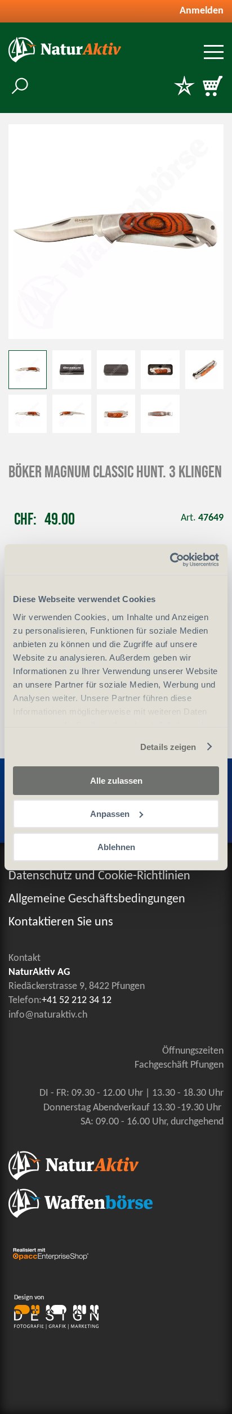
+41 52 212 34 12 (76, 1000)
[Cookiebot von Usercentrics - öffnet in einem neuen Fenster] (170, 559)
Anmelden (202, 11)
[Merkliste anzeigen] (184, 87)
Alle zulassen (116, 780)
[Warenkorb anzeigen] (212, 87)
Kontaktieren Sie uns (60, 922)
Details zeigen (168, 746)
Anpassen (110, 814)
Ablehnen (116, 846)
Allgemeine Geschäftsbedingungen (96, 899)
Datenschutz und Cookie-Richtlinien (99, 876)
